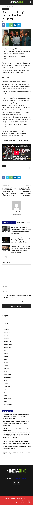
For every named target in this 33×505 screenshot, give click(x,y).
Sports (5, 389)
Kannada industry (15, 168)
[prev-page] (3, 257)
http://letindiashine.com (16, 214)
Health (5, 359)
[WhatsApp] (11, 25)
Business (6, 335)
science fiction (5, 170)
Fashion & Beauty (8, 344)
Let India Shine (7, 21)
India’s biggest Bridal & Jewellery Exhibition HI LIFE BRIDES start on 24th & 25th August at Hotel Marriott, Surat (16, 423)
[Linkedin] (15, 25)
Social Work (7, 386)
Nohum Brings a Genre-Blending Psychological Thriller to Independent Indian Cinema (20, 240)
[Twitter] (7, 25)
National (6, 365)
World (5, 401)
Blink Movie (9, 166)
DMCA (25, 498)
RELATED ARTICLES (9, 222)
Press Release (7, 374)
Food (5, 350)
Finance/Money (8, 347)
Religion (6, 380)
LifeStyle (6, 362)
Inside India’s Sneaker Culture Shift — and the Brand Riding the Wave (16, 429)
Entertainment (9, 6)
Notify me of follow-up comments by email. (14, 301)
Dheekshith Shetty (18, 166)
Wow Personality (8, 404)
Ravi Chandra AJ (25, 168)
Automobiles (7, 332)
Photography (7, 368)
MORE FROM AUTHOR (23, 222)
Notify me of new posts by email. (12, 303)
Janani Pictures (5, 168)
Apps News (7, 326)
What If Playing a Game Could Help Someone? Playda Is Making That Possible (17, 447)
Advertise (13, 498)
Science (6, 383)
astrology (6, 329)
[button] (3, 2)
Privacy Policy (10, 500)
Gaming (6, 356)
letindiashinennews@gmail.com (19, 478)
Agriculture (7, 323)
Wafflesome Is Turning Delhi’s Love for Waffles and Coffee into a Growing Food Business (16, 452)
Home (3, 6)
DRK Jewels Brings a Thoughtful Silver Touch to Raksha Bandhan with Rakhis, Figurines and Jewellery (17, 442)
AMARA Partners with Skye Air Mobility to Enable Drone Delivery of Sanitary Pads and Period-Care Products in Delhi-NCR (16, 416)
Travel (5, 395)
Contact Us (19, 498)
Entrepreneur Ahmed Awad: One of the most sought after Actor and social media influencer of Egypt (9, 191)
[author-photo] (16, 209)
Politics (5, 371)
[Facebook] (3, 25)
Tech (5, 392)
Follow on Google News (20, 500)
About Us (7, 498)
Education (6, 338)
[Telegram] (19, 25)
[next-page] (5, 257)
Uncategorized (7, 398)
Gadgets (6, 353)
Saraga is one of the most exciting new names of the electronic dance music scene (25, 191)
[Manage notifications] (29, 501)
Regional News (7, 377)
